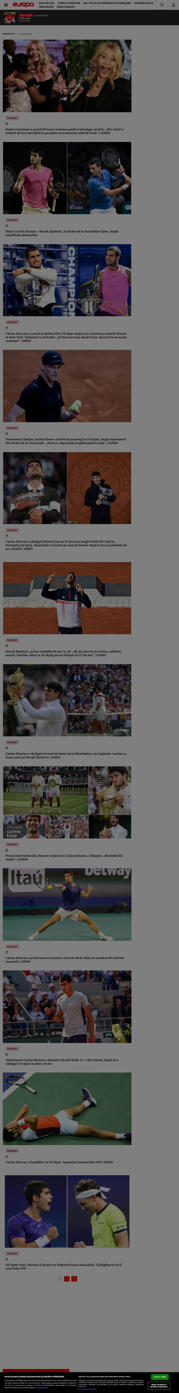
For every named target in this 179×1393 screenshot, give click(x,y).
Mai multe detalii (42, 1388)
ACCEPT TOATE (160, 1377)
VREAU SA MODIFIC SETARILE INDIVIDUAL (159, 1385)
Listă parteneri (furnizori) (87, 1389)
